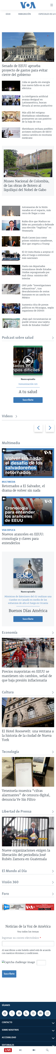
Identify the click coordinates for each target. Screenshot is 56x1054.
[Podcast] (33, 1013)
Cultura (8, 692)
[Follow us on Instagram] (47, 1013)
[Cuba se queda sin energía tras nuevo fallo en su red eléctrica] (11, 86)
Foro (5, 894)
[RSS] (26, 1013)
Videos (7, 416)
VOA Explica (8, 530)
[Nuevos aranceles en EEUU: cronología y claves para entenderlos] (28, 511)
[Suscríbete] (40, 1013)
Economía (9, 633)
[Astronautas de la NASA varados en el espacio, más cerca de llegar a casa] (11, 211)
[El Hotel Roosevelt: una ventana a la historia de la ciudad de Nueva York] (28, 712)
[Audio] (20, 1050)
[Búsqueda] (47, 1050)
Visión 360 (10, 882)
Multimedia (8, 482)
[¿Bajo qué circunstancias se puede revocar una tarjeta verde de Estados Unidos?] (11, 323)
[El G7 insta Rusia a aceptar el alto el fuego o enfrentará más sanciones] (11, 256)
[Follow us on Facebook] (5, 1013)
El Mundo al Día (14, 871)
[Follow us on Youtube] (19, 1013)
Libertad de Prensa (16, 812)
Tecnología (10, 752)
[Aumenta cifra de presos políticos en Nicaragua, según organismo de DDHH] (11, 308)
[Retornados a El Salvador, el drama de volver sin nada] (28, 463)
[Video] (34, 1050)
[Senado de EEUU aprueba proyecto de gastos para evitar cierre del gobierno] (28, 47)
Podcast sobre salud (17, 338)
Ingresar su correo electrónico (21, 937)
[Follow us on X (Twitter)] (12, 1013)
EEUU (8, 14)
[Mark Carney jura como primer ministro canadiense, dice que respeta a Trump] (11, 241)
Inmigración (24, 14)
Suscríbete (9, 974)
